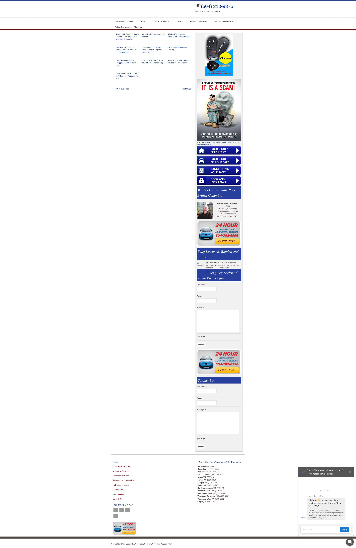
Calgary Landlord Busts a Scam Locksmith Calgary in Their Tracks (152, 49)
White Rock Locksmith (124, 21)
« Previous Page (122, 89)
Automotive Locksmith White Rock (129, 27)
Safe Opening (118, 494)
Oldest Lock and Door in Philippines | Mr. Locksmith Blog (126, 62)
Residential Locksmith (198, 21)
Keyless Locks (119, 490)
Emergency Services (161, 21)
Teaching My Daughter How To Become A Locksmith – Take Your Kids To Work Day (127, 36)
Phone (200, 296)
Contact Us (117, 499)
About (143, 21)
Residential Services (121, 476)
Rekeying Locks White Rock (124, 480)
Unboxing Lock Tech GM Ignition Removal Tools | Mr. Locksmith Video (126, 49)
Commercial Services (121, 466)
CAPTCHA (201, 337)
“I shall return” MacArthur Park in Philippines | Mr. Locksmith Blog (127, 76)
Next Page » (187, 89)
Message (201, 308)
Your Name (202, 285)
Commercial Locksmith (223, 21)
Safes (179, 21)
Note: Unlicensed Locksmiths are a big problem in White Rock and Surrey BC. (218, 143)
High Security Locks (121, 485)
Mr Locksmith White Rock (151, 9)
